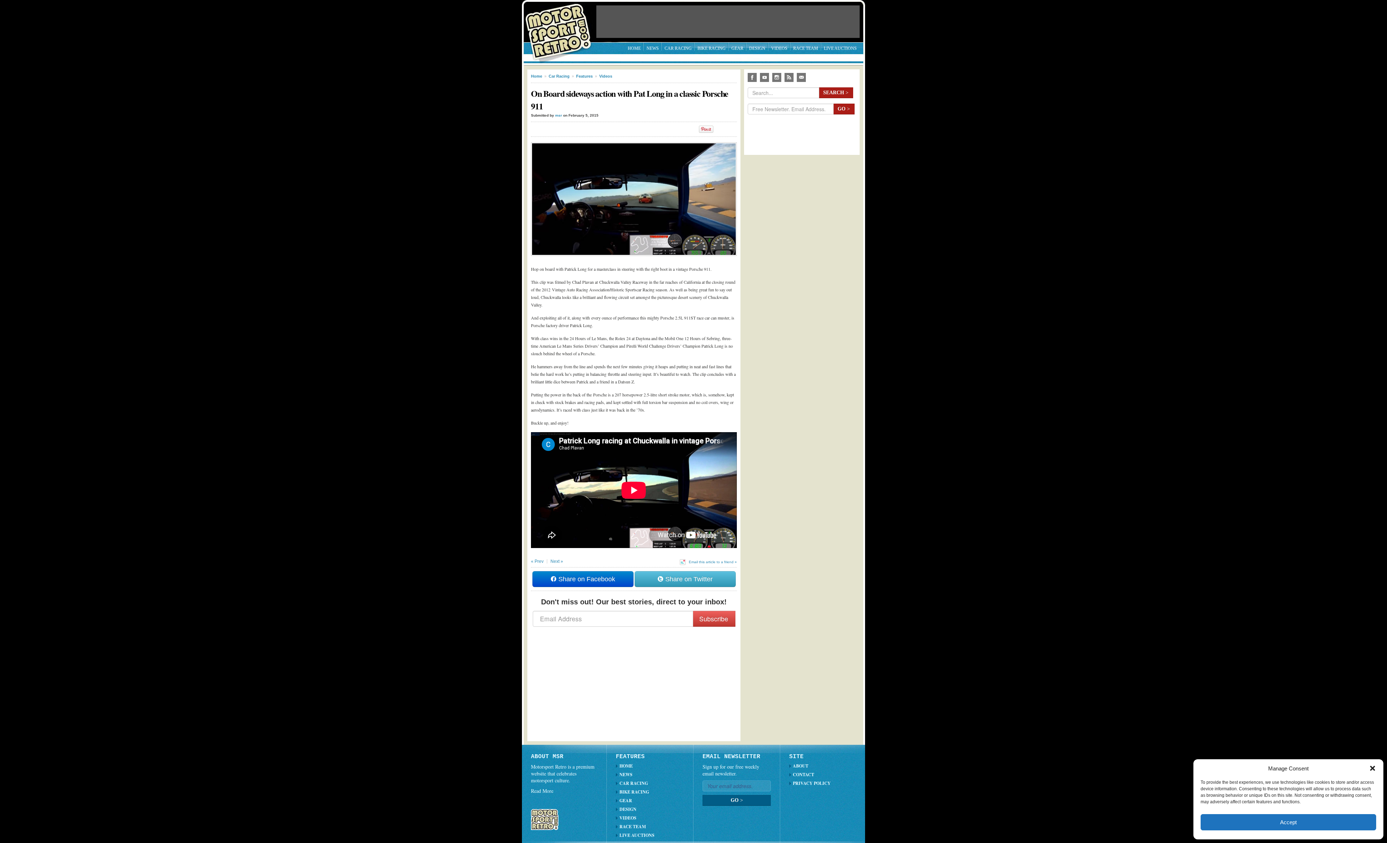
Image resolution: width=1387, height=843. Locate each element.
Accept (1288, 822)
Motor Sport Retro (561, 26)
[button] (1372, 768)
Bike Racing (711, 48)
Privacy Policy (812, 783)
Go (844, 109)
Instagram (776, 77)
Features (584, 76)
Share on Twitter (688, 579)
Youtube (764, 77)
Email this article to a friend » (713, 562)
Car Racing (678, 48)
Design (757, 48)
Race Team (805, 48)
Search (835, 92)
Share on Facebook (586, 579)
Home (634, 48)
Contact (803, 775)
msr (558, 115)
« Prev (537, 561)
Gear (737, 48)
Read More (542, 790)
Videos (779, 48)
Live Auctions (840, 48)
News (653, 48)
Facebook (752, 77)
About (800, 766)
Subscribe (713, 618)
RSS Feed (789, 77)
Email (801, 77)
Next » (556, 561)
